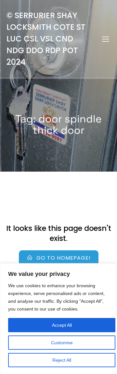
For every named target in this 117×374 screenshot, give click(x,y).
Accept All (62, 325)
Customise (62, 342)
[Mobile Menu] (105, 39)
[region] (58, 318)
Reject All (61, 360)
